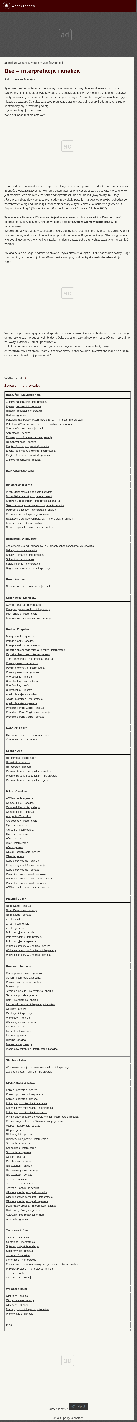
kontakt (56, 1418)
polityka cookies (73, 1418)
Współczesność (23, 6)
